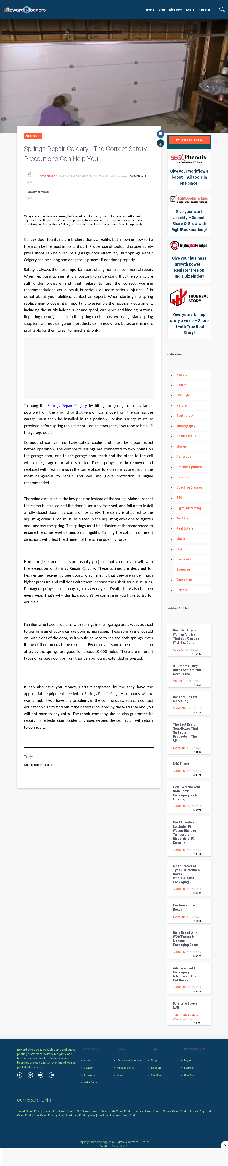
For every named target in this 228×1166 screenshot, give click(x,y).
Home (150, 9)
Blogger (179, 708)
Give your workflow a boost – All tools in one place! (189, 177)
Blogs (154, 1060)
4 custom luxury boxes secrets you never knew (187, 670)
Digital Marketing (188, 508)
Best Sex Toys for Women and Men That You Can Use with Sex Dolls (186, 636)
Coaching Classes (189, 487)
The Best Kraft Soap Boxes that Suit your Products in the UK (185, 733)
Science (182, 590)
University (183, 559)
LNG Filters (181, 764)
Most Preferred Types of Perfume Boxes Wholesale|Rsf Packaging (186, 874)
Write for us (91, 1082)
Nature (181, 405)
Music (180, 539)
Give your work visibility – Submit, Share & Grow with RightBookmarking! (189, 220)
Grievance (90, 1075)
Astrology (183, 456)
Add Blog (156, 1075)
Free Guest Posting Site (48, 1115)
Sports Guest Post (174, 1111)
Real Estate (184, 528)
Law (179, 549)
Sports (181, 385)
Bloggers (175, 9)
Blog (162, 9)
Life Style (183, 395)
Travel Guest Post (28, 1111)
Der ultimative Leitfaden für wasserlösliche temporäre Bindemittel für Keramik (184, 832)
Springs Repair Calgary (67, 406)
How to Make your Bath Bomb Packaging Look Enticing (186, 793)
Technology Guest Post (58, 1111)
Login (190, 9)
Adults (178, 649)
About (87, 1060)
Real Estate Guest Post (115, 1111)
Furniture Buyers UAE (185, 1005)
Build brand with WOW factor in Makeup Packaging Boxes (186, 939)
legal (120, 1075)
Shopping (183, 569)
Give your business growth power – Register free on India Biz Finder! (189, 267)
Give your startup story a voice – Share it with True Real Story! (189, 323)
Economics (184, 580)
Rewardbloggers (101, 1142)
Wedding (182, 518)
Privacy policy (125, 1067)
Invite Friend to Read (189, 139)
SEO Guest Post (87, 1111)
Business (183, 477)
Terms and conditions (130, 1060)
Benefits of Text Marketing (185, 699)
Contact (88, 1067)
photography (185, 426)
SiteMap (189, 1075)
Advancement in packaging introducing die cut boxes (185, 974)
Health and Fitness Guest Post (116, 1115)
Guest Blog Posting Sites (80, 1115)
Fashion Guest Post (146, 1111)
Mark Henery (48, 175)
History (181, 374)
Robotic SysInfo (120, 1146)
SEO (179, 497)
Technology (185, 415)
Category (33, 136)
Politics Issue (186, 436)
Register (204, 9)
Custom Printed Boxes (185, 907)
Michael (178, 681)
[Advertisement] (89, 368)
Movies (181, 446)
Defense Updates (189, 467)
